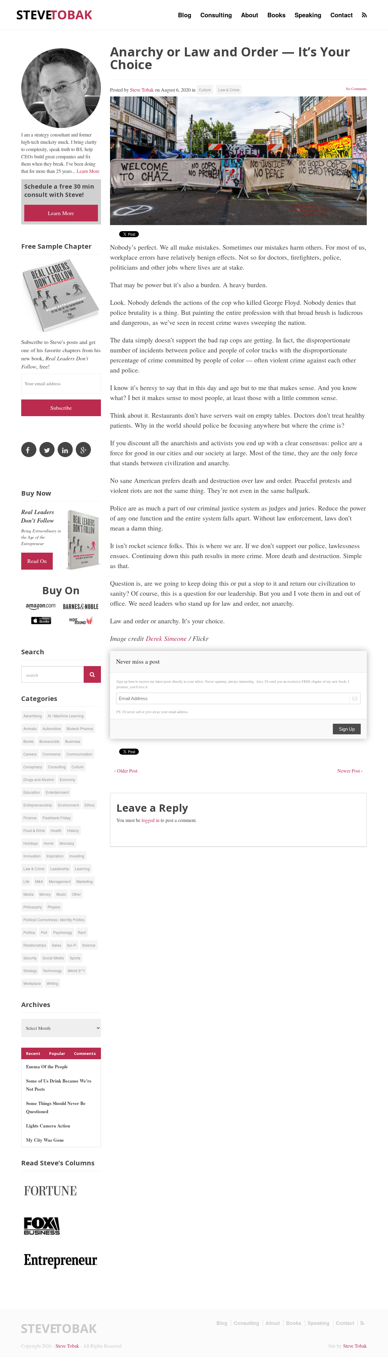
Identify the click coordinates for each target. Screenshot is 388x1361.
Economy (67, 779)
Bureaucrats (49, 741)
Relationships (34, 945)
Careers (30, 753)
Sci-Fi (71, 945)
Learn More (88, 171)
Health (56, 830)
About (249, 14)
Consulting (216, 14)
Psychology (62, 932)
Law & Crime (228, 89)
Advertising (32, 715)
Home (49, 843)
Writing (52, 983)
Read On (37, 560)
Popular (57, 1053)
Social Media (53, 957)
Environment (68, 804)
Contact (341, 14)
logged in (150, 820)
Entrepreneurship (37, 804)
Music (61, 894)
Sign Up (347, 729)
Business (72, 741)
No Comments (356, 88)
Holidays (30, 843)
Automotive (51, 728)
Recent (33, 1053)
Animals (30, 728)
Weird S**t (76, 970)
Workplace (32, 983)
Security (30, 957)
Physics (54, 906)
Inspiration (55, 855)
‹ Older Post (125, 770)
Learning (82, 868)
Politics (29, 932)
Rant (82, 932)
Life (26, 881)
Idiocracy (66, 843)
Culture (205, 89)
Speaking (308, 14)
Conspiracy (32, 766)
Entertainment (57, 792)
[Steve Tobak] (54, 14)
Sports (75, 957)
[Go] (92, 674)
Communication (79, 753)
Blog (184, 14)
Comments (85, 1053)
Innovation (32, 855)
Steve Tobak (142, 89)
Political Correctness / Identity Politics (54, 919)
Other (76, 894)
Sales (56, 945)
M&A (39, 881)
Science (88, 945)
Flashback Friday (56, 817)
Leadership (59, 868)
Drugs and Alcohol (38, 779)
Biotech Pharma (80, 728)
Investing (76, 855)
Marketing (84, 881)
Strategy (30, 970)
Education (31, 792)
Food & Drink (34, 830)
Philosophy (32, 906)
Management (60, 881)
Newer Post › (350, 770)
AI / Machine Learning (66, 715)
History (73, 830)
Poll (44, 932)
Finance (30, 817)
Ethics (90, 804)
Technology (52, 970)
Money (45, 894)
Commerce (51, 753)
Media (28, 894)
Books (276, 14)
